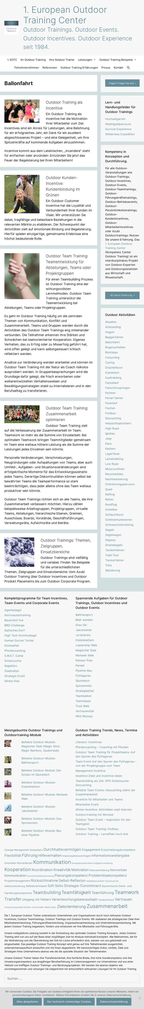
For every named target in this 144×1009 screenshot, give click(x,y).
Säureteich (83, 680)
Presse (106, 67)
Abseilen (110, 322)
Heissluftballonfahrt (118, 423)
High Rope (112, 428)
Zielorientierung (71, 906)
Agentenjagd (12, 610)
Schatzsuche (12, 660)
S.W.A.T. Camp (13, 655)
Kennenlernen (24, 862)
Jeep (108, 438)
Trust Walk (82, 706)
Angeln (109, 332)
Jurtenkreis (83, 635)
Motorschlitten (115, 469)
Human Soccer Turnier (19, 640)
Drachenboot (114, 367)
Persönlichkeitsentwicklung (40, 876)
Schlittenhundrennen (118, 519)
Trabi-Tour (112, 555)
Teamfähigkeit (76, 892)
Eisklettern (112, 372)
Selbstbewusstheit (95, 881)
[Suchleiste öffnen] (128, 68)
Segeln (109, 530)
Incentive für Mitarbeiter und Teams (99, 799)
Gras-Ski (81, 625)
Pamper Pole (84, 660)
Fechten (110, 393)
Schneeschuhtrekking (119, 524)
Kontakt (118, 67)
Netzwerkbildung (99, 870)
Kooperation (17, 869)
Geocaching (113, 418)
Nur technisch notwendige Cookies (69, 1001)
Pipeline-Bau (84, 670)
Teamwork (126, 892)
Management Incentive (91, 770)
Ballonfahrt (112, 342)
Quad (108, 489)
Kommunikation (52, 862)
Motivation (80, 870)
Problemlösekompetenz (108, 875)
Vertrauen (123, 899)
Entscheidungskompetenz (118, 849)
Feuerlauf (111, 403)
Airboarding (113, 327)
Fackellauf (112, 382)
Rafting (110, 494)
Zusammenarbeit (107, 906)
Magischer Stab (86, 650)
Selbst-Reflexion (72, 880)
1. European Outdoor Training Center (65, 14)
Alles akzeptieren (27, 1001)
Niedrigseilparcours (118, 124)
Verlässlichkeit (106, 899)
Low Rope (112, 464)
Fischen (110, 408)
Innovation (10, 862)
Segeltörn (10, 666)
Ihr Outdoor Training (33, 59)
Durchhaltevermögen (62, 849)
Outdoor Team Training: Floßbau (97, 829)
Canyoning (112, 357)
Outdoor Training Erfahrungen (79, 67)
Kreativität (62, 870)
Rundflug (111, 504)
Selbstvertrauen (36, 886)
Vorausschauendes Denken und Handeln (24, 907)
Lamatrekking (114, 459)
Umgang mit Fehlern (36, 899)
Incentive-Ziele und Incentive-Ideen (99, 776)
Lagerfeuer (112, 453)
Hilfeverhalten (50, 855)
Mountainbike (114, 474)
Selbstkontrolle (112, 881)
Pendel (80, 665)
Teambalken (83, 696)
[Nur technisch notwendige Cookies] (139, 998)
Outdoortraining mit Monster (95, 814)
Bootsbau (111, 352)
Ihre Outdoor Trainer (62, 59)
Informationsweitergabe (110, 856)
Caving (109, 362)
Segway (110, 540)
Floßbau (110, 413)
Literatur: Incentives (89, 742)
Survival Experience (118, 129)
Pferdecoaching (14, 650)
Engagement (91, 849)
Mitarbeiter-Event (87, 804)
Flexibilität (12, 855)
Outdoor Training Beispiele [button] (116, 59)
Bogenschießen (115, 347)
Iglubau (110, 433)
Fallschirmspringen (117, 388)
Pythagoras (83, 675)
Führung (30, 855)
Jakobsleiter (84, 630)
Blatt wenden (84, 620)
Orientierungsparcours (120, 484)
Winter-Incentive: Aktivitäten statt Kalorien (104, 809)
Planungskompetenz (71, 875)
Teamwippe (83, 701)
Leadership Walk (86, 645)
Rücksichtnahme (44, 880)
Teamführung (102, 892)
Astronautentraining (17, 615)
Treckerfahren (114, 560)
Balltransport (84, 614)
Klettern (110, 448)
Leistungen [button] (85, 59)
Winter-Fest (11, 681)
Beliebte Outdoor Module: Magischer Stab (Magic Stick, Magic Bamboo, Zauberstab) (40, 746)
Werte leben (50, 907)
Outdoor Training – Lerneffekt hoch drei (102, 834)
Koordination (42, 870)
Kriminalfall (11, 645)
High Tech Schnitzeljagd (20, 635)
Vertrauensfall (85, 711)
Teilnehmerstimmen (26, 67)
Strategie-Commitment (82, 886)
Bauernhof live (13, 620)
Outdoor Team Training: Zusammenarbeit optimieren (67, 414)
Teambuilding (47, 892)
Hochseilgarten (115, 119)
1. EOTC (12, 59)
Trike (108, 565)
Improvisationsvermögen (77, 855)
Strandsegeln (114, 545)
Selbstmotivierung (14, 886)
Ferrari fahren (114, 398)
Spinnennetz (84, 685)
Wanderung (112, 570)
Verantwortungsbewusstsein (75, 899)
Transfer (12, 899)
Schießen (111, 509)
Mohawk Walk (85, 655)
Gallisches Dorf (14, 630)
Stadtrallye (11, 671)
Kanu (108, 443)
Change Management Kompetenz (23, 849)
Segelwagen (113, 535)
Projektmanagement (17, 880)
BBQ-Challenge (14, 625)
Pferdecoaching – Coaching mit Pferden (102, 747)
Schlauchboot (114, 514)
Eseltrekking (113, 377)
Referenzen (49, 67)
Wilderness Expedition (120, 134)
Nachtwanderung (116, 479)
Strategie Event (14, 676)
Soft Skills (55, 886)
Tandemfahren (114, 550)
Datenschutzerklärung (114, 1001)
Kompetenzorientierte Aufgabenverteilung (92, 863)
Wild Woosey (84, 716)
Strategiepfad (85, 691)
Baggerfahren (114, 337)
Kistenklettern (85, 640)
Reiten (109, 499)
